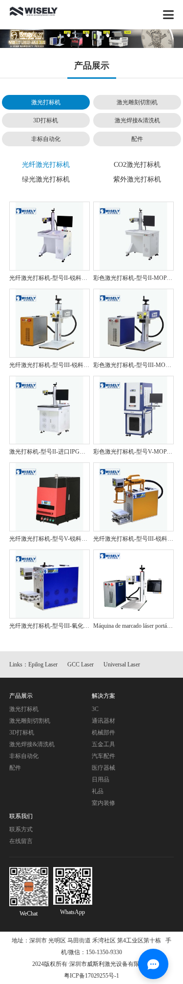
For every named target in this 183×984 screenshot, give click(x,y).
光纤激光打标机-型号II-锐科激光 (51, 278)
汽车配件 (103, 756)
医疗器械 (103, 767)
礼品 (97, 791)
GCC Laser (80, 664)
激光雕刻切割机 (137, 102)
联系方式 (21, 829)
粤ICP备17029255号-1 (91, 975)
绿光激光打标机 (46, 179)
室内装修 (103, 803)
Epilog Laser (43, 664)
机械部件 (103, 732)
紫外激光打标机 (137, 179)
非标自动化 (46, 139)
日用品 (100, 779)
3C (95, 709)
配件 (137, 139)
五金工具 (103, 744)
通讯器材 (103, 720)
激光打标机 (46, 102)
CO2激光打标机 (137, 164)
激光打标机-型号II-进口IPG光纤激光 (56, 451)
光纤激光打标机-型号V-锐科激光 (51, 538)
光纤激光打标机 (46, 164)
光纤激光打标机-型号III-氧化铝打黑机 (58, 625)
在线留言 (21, 841)
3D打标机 (45, 120)
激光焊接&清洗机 (137, 120)
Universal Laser (121, 664)
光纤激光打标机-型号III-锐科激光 (52, 365)
